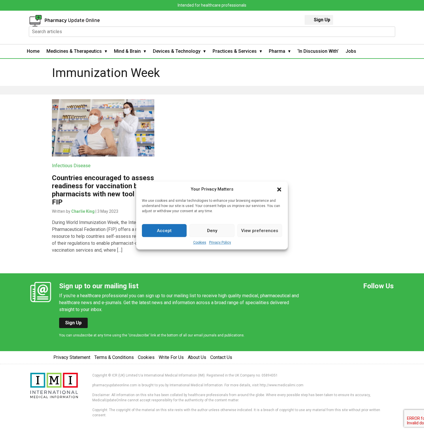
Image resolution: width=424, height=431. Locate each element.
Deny (212, 230)
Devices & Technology (176, 51)
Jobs (351, 51)
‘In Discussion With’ (318, 51)
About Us (197, 357)
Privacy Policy (220, 242)
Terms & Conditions (114, 357)
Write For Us (171, 357)
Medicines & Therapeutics (74, 51)
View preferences (259, 230)
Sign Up (322, 19)
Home (33, 51)
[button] (279, 189)
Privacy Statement (71, 357)
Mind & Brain (127, 51)
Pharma (277, 51)
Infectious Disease (71, 165)
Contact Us (221, 357)
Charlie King (83, 211)
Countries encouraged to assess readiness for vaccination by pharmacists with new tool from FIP (103, 190)
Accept (164, 230)
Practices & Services (235, 51)
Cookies (199, 242)
